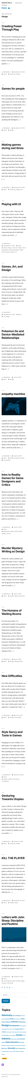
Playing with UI (11, 204)
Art (4, 316)
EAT (24, 1029)
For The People (5, 1035)
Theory (17, 1051)
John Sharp (10, 983)
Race (3, 1048)
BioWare (12, 1019)
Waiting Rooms (18, 661)
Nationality (21, 1042)
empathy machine (13, 394)
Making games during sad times (13, 146)
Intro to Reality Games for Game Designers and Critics (12, 479)
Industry (4, 983)
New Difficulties (12, 676)
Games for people (13, 88)
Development (14, 1025)
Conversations (7, 981)
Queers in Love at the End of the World (18, 1045)
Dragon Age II (19, 1029)
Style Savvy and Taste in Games (12, 733)
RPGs (6, 1048)
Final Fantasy (8, 1032)
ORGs (16, 531)
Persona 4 (4, 1045)
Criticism (14, 1022)
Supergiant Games (5, 1051)
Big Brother (6, 531)
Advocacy (12, 74)
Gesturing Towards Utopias (13, 797)
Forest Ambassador (22, 1032)
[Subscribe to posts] (3, 1065)
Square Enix (22, 1048)
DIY (22, 189)
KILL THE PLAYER (13, 858)
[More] (9, 8)
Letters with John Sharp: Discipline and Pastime (13, 920)
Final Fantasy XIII (15, 1032)
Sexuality (11, 1048)
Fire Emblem (17, 717)
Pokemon (8, 1045)
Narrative (22, 596)
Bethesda (7, 1018)
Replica (13, 252)
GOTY (24, 1035)
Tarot (14, 1051)
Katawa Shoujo (14, 1039)
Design (18, 74)
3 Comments (6, 460)
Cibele (5, 247)
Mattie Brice (7, 3)
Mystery (16, 596)
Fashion (10, 779)
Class (23, 1019)
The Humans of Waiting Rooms (12, 612)
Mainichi (3, 1042)
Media (8, 1042)
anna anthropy (17, 1015)
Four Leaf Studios (12, 1035)
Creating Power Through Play (12, 27)
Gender (19, 1035)
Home (4, 8)
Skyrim (17, 1048)
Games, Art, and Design (12, 268)
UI (16, 252)
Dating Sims (22, 1022)
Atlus (24, 1015)
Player (16, 902)
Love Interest (21, 1039)
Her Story (14, 247)
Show (4, 74)
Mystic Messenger (14, 250)
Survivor (8, 533)
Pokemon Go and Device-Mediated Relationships (13, 334)
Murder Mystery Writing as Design (13, 549)
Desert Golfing (16, 981)
